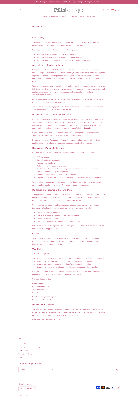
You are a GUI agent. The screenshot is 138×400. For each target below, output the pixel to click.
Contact (21, 357)
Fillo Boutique (27, 395)
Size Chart (22, 343)
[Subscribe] (52, 369)
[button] (20, 10)
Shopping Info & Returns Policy (29, 347)
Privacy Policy (23, 350)
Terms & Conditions (25, 354)
